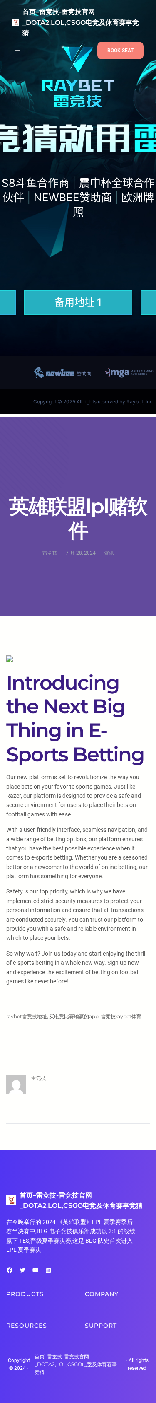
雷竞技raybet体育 (121, 1016)
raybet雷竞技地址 (26, 1016)
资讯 (109, 553)
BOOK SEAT (120, 50)
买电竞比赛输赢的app (74, 1016)
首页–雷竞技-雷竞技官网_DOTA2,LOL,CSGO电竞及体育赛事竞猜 (80, 22)
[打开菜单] (17, 51)
